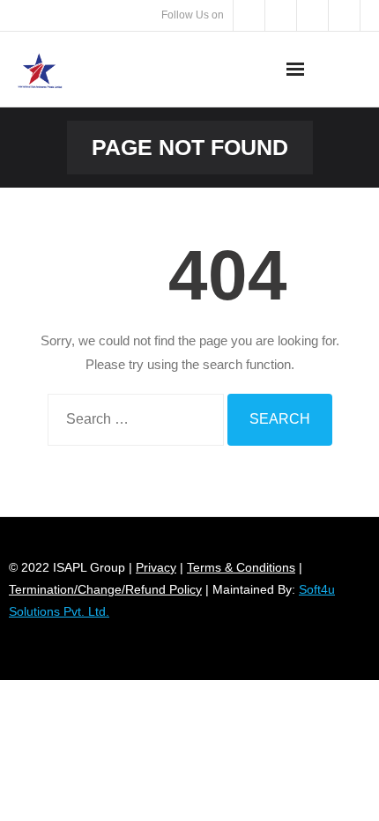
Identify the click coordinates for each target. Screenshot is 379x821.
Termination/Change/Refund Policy (105, 589)
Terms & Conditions (241, 567)
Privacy (156, 567)
